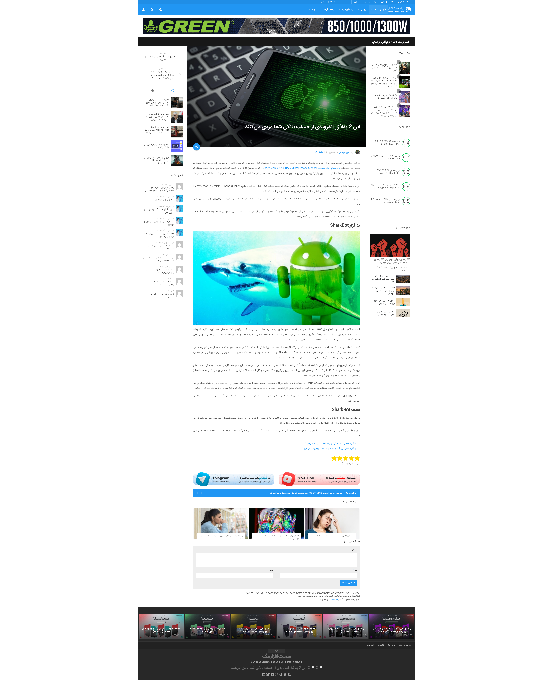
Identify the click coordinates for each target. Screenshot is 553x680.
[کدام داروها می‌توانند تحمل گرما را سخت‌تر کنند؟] (332, 523)
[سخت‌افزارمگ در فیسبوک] (272, 674)
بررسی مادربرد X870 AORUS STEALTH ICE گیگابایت (388, 172)
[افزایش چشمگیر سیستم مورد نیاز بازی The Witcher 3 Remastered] (177, 160)
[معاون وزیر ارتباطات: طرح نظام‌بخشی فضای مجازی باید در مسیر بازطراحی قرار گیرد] (177, 117)
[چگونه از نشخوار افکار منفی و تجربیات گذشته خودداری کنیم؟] (221, 523)
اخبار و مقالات (380, 9)
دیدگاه (353, 550)
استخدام (370, 645)
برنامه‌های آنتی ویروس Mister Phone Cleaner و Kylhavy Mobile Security (300, 168)
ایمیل (270, 570)
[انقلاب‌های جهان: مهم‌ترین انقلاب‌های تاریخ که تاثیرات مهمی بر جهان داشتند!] (390, 245)
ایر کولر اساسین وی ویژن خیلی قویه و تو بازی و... (159, 223)
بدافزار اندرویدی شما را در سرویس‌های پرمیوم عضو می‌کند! (328, 448)
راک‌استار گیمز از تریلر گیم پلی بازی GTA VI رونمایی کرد (385, 97)
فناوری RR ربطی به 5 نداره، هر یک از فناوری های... (159, 211)
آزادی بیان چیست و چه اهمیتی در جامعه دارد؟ (385, 313)
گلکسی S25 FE (387, 2)
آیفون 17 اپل (344, 2)
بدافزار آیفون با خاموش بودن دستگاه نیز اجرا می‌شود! (330, 443)
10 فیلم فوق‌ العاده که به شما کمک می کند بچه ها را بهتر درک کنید (278, 537)
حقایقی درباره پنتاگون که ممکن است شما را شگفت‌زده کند (383, 279)
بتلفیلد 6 (331, 2)
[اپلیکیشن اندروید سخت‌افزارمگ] (284, 674)
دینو (322, 2)
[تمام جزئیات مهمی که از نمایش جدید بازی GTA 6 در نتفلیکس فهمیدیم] (404, 68)
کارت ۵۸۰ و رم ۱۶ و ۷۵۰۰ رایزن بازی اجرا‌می (159, 295)
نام (355, 570)
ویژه (313, 9)
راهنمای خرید (347, 9)
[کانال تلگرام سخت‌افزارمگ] (280, 674)
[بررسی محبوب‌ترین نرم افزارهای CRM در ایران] (177, 146)
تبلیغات (381, 645)
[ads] (276, 26)
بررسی (363, 9)
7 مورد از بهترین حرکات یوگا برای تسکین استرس (384, 302)
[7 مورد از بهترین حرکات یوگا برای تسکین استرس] (403, 302)
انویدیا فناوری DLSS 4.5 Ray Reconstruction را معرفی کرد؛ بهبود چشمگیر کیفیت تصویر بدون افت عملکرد (383, 82)
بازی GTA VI (403, 2)
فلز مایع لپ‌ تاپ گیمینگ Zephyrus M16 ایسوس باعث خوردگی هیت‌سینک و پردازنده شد (157, 132)
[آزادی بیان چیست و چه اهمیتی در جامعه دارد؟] (403, 313)
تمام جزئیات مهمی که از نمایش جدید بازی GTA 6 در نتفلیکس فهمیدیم (384, 67)
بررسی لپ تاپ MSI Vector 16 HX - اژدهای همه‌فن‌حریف (385, 201)
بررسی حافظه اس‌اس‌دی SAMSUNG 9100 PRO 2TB (385, 157)
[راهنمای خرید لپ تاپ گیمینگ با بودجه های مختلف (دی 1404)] (161, 626)
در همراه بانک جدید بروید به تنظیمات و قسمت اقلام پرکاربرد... (158, 259)
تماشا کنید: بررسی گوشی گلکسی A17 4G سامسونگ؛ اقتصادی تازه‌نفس (385, 186)
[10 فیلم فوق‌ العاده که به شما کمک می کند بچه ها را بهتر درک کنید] (276, 523)
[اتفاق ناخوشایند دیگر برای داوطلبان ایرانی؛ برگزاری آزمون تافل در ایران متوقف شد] (177, 102)
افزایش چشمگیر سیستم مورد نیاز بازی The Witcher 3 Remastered (156, 160)
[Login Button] (143, 9)
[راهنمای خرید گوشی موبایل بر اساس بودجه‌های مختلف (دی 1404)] (299, 626)
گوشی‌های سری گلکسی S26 (365, 2)
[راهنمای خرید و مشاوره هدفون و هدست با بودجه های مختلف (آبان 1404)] (391, 626)
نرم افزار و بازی (381, 41)
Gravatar (334, 599)
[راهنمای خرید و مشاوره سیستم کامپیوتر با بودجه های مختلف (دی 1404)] (345, 626)
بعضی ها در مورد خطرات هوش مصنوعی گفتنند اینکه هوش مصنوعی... (158, 189)
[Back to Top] (276, 651)
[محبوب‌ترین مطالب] (153, 91)
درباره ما (391, 645)
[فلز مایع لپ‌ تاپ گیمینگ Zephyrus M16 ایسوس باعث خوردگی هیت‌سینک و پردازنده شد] (177, 131)
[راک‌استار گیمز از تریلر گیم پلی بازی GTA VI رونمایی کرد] (404, 97)
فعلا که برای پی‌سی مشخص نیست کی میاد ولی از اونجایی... (158, 235)
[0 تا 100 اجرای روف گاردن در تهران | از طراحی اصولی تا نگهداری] (403, 290)
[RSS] (289, 674)
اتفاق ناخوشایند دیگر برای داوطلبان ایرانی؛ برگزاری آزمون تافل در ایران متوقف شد (157, 102)
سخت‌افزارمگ (405, 645)
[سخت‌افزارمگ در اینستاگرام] (276, 674)
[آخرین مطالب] (173, 91)
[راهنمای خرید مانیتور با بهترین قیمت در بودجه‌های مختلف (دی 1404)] (253, 626)
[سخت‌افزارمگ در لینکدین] (263, 674)
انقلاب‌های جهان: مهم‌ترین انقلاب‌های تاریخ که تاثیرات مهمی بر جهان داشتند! (392, 261)
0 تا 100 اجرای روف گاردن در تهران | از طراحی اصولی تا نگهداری (383, 290)
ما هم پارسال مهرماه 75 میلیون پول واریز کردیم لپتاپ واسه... (160, 271)
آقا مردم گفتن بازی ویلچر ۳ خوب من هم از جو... (159, 247)
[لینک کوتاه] (316, 152)
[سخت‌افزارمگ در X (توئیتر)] (268, 674)
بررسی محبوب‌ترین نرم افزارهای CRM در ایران (323, 493)
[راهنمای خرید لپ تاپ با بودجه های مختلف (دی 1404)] (207, 626)
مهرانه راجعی (344, 152)
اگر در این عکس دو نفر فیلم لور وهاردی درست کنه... (161, 283)
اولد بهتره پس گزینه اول (164, 199)
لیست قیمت (328, 9)
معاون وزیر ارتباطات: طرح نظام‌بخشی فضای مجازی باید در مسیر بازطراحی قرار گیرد (156, 116)
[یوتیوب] (319, 479)
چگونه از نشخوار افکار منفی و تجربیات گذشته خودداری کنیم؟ (221, 537)
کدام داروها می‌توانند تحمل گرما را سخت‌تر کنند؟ (335, 536)
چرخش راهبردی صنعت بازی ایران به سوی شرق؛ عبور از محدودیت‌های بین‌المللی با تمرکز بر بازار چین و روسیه (384, 111)
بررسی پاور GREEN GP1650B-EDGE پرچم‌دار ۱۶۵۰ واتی (387, 143)
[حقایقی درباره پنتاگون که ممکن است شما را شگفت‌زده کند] (403, 279)
